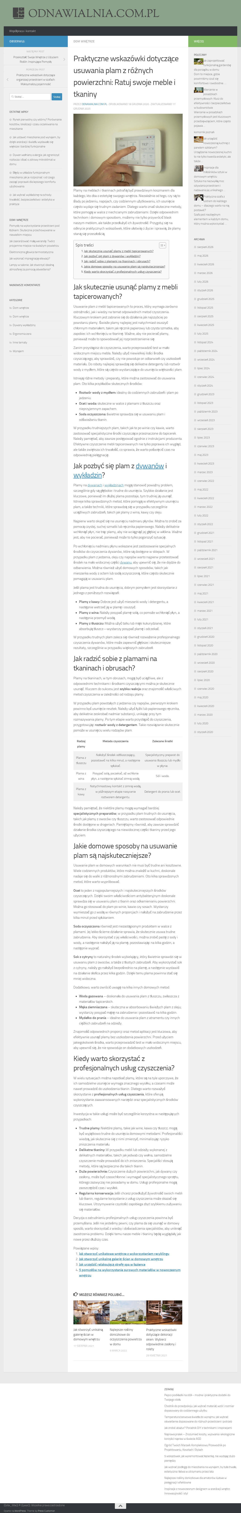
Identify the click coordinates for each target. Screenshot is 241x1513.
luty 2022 (202, 515)
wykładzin (87, 475)
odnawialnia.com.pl (94, 104)
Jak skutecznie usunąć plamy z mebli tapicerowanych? (118, 251)
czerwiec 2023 (205, 446)
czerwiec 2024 (205, 377)
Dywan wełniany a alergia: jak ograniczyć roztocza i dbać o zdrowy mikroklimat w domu (34, 159)
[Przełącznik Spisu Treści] (160, 245)
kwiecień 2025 (205, 325)
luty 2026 (202, 281)
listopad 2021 (205, 541)
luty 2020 (202, 723)
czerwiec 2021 (205, 584)
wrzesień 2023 (206, 420)
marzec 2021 (205, 610)
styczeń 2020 (205, 732)
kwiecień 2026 (205, 264)
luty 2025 (202, 333)
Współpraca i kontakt (22, 31)
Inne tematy (20, 342)
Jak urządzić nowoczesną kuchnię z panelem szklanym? (212, 143)
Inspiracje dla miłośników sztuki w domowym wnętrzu (210, 172)
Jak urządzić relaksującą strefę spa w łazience (112, 1264)
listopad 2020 (205, 645)
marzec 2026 (205, 273)
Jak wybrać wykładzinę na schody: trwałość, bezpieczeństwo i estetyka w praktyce (32, 199)
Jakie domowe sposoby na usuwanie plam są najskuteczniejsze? (124, 266)
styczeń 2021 (205, 628)
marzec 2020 (205, 714)
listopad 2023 (205, 403)
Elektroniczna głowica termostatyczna (31, 252)
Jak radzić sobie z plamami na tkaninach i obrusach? (117, 261)
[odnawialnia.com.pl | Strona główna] (84, 13)
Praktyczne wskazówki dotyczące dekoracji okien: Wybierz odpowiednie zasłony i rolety (161, 1339)
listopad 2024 (205, 342)
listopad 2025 (205, 307)
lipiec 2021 (203, 576)
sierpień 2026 (205, 247)
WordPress (20, 1510)
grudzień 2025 (205, 299)
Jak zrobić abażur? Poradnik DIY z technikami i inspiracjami (198, 1428)
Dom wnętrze (84, 41)
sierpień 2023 (205, 429)
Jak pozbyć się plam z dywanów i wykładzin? (112, 256)
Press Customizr (46, 1510)
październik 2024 (207, 351)
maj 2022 (202, 489)
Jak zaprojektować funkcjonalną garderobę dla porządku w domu (212, 65)
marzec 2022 (205, 507)
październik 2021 (207, 550)
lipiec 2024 (203, 368)
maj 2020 (202, 697)
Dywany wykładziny (24, 325)
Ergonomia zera (22, 334)
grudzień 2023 (205, 394)
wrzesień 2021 (206, 559)
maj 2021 (202, 593)
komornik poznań (204, 132)
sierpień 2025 (205, 316)
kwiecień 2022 (205, 498)
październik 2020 (207, 654)
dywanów (150, 465)
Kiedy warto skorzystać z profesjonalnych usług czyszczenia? (123, 271)
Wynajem (18, 351)
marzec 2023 (205, 472)
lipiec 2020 (203, 680)
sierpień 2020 (205, 671)
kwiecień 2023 (205, 463)
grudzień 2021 (205, 533)
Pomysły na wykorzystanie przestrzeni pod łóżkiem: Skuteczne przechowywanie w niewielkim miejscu (34, 230)
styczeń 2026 (205, 290)
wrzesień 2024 (206, 359)
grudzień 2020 (205, 636)
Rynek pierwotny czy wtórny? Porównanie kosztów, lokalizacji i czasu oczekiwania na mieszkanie (35, 124)
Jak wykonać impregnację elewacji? (29, 258)
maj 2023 (202, 455)
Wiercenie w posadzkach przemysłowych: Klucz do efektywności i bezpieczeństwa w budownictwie (212, 98)
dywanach (95, 485)
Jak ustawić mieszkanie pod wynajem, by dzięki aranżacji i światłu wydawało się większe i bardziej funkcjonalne (34, 142)
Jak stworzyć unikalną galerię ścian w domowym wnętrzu (121, 1259)
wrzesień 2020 (206, 662)
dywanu (125, 562)
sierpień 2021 (205, 567)
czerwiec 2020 (205, 688)
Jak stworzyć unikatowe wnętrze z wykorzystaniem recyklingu (124, 1254)
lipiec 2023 (203, 437)
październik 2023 (207, 411)
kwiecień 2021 (205, 602)
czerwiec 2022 (205, 481)
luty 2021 (202, 619)
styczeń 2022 (205, 524)
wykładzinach (114, 485)
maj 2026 (202, 255)
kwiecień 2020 (205, 706)
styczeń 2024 (205, 385)
